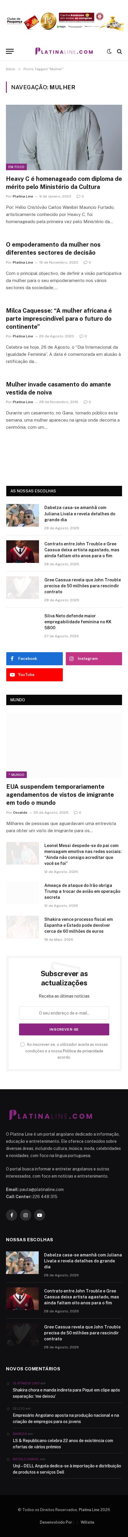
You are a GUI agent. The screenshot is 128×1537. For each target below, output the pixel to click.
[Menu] (10, 51)
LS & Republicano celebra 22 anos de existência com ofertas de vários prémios (63, 1443)
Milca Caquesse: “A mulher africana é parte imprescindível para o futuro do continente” (59, 318)
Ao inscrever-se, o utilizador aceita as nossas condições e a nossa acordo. (66, 1050)
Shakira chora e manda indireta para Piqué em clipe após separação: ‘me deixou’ (66, 1393)
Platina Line (89, 1510)
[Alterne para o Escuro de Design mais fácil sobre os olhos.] (109, 51)
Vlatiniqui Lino (26, 1383)
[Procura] (119, 51)
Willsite (87, 1522)
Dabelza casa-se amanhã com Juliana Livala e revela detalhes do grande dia (79, 513)
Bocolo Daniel (26, 1459)
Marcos (20, 1434)
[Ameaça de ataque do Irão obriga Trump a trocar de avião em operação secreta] (22, 893)
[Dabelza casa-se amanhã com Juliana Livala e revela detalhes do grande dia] (22, 515)
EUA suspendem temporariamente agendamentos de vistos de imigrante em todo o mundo (60, 794)
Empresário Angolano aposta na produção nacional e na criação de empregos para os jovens (66, 1418)
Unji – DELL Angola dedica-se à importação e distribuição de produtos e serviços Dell (67, 1469)
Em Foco (16, 167)
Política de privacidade (83, 1051)
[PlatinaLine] (64, 51)
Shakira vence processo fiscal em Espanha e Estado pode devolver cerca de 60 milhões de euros (78, 925)
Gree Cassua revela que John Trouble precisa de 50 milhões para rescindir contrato (82, 585)
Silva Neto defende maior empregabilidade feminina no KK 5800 (77, 621)
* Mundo (16, 775)
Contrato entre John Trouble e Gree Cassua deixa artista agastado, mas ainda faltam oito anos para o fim (81, 549)
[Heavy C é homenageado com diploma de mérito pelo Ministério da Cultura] (64, 137)
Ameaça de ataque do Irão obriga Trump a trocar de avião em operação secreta (82, 891)
